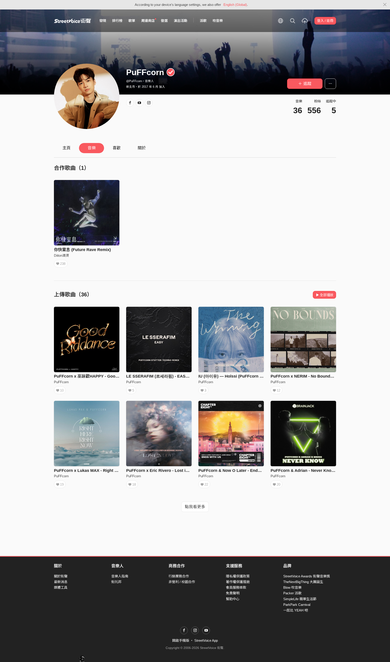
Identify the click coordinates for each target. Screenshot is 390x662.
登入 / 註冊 (325, 21)
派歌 (203, 21)
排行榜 (117, 21)
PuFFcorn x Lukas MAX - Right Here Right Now (99, 470)
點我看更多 (195, 507)
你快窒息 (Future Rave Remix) (82, 249)
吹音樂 (218, 21)
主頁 (67, 148)
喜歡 (117, 148)
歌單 (131, 21)
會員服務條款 (236, 587)
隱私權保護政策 (238, 576)
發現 (102, 21)
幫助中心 (232, 599)
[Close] (385, 4)
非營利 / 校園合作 (182, 582)
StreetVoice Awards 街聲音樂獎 (306, 576)
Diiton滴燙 (61, 255)
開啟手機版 (180, 640)
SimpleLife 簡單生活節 (299, 599)
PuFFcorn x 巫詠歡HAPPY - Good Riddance (95, 376)
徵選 (164, 21)
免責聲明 (232, 593)
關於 (142, 148)
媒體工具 (60, 587)
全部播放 (326, 295)
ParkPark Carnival (296, 605)
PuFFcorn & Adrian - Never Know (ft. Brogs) (313, 470)
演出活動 (180, 21)
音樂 (92, 148)
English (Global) (235, 5)
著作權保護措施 (238, 582)
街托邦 (116, 582)
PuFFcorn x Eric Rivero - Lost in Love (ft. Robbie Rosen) (180, 470)
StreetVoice (72, 20)
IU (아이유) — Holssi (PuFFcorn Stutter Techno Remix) (250, 376)
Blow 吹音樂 (292, 587)
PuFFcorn (61, 382)
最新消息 (60, 582)
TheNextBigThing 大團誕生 (303, 582)
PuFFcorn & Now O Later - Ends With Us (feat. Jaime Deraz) (255, 470)
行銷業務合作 (179, 576)
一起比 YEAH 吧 (295, 610)
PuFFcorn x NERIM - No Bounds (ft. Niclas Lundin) (319, 376)
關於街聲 (60, 576)
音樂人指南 (119, 576)
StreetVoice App (206, 640)
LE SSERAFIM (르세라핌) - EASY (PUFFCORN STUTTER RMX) (185, 376)
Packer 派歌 (292, 593)
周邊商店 (148, 21)
